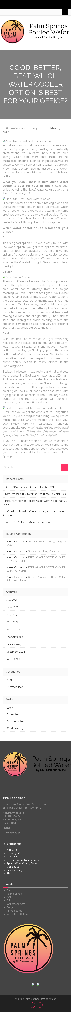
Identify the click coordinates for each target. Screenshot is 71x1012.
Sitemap (11, 873)
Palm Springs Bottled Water (48, 29)
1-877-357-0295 (11, 833)
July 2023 (12, 599)
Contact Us (13, 866)
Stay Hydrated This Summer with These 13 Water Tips (35, 494)
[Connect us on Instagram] (32, 1005)
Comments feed (15, 721)
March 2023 (13, 629)
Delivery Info (14, 853)
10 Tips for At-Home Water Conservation (28, 522)
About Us (12, 849)
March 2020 (13, 659)
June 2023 (12, 607)
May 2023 (12, 614)
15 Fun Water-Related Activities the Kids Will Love (33, 487)
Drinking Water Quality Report (23, 860)
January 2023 (14, 644)
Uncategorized (14, 687)
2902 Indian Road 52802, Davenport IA (24, 804)
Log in (10, 707)
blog (34, 128)
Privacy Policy (15, 870)
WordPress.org (14, 728)
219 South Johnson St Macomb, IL (22, 807)
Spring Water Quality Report (23, 863)
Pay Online (13, 856)
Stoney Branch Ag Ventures (43, 551)
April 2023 (12, 622)
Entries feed (13, 714)
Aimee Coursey (15, 128)
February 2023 (14, 636)
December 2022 (15, 651)
